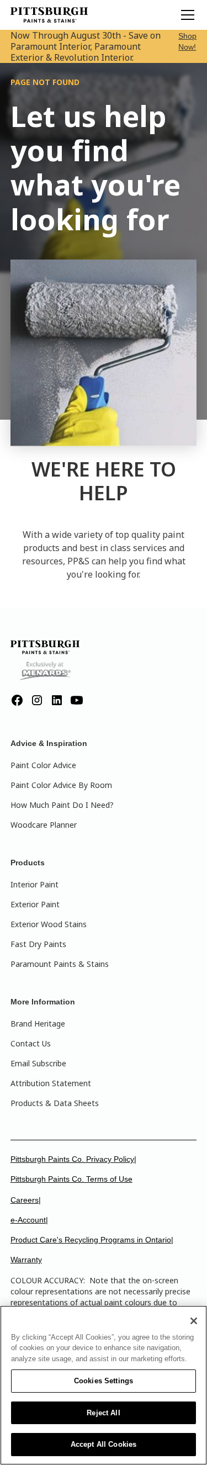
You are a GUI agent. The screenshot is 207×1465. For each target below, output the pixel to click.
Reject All (103, 1413)
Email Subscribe (38, 1063)
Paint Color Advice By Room (61, 785)
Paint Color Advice (43, 765)
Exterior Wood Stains (48, 924)
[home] (49, 15)
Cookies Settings (103, 1381)
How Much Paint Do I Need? (62, 805)
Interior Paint (34, 884)
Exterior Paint (35, 904)
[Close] (194, 1321)
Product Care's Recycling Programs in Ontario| (91, 1239)
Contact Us (30, 1043)
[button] (185, 15)
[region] (103, 1385)
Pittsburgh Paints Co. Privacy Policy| (73, 1159)
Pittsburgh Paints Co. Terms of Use (71, 1179)
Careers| (25, 1200)
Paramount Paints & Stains (59, 964)
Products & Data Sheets (54, 1103)
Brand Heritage (37, 1023)
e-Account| (29, 1219)
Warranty (26, 1259)
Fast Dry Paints (38, 944)
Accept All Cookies (103, 1444)
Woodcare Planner (43, 824)
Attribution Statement (50, 1083)
